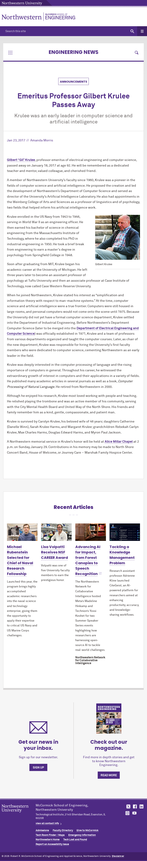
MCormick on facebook (134, 806)
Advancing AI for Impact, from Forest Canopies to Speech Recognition (87, 560)
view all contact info (47, 823)
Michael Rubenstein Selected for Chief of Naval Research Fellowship (20, 560)
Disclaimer (118, 856)
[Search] (132, 31)
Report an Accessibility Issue (52, 844)
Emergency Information (82, 835)
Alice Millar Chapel (119, 441)
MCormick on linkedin (141, 806)
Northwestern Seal (19, 814)
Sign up (38, 767)
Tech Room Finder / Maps (50, 835)
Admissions (42, 830)
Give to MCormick (87, 830)
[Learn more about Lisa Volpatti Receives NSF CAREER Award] (56, 532)
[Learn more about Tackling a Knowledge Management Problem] (125, 532)
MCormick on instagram (127, 813)
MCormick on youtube (134, 813)
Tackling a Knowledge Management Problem (122, 554)
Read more (109, 775)
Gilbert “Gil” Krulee (21, 160)
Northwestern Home (48, 839)
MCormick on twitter (127, 806)
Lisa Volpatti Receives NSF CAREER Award (54, 552)
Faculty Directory (63, 830)
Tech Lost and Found (75, 839)
